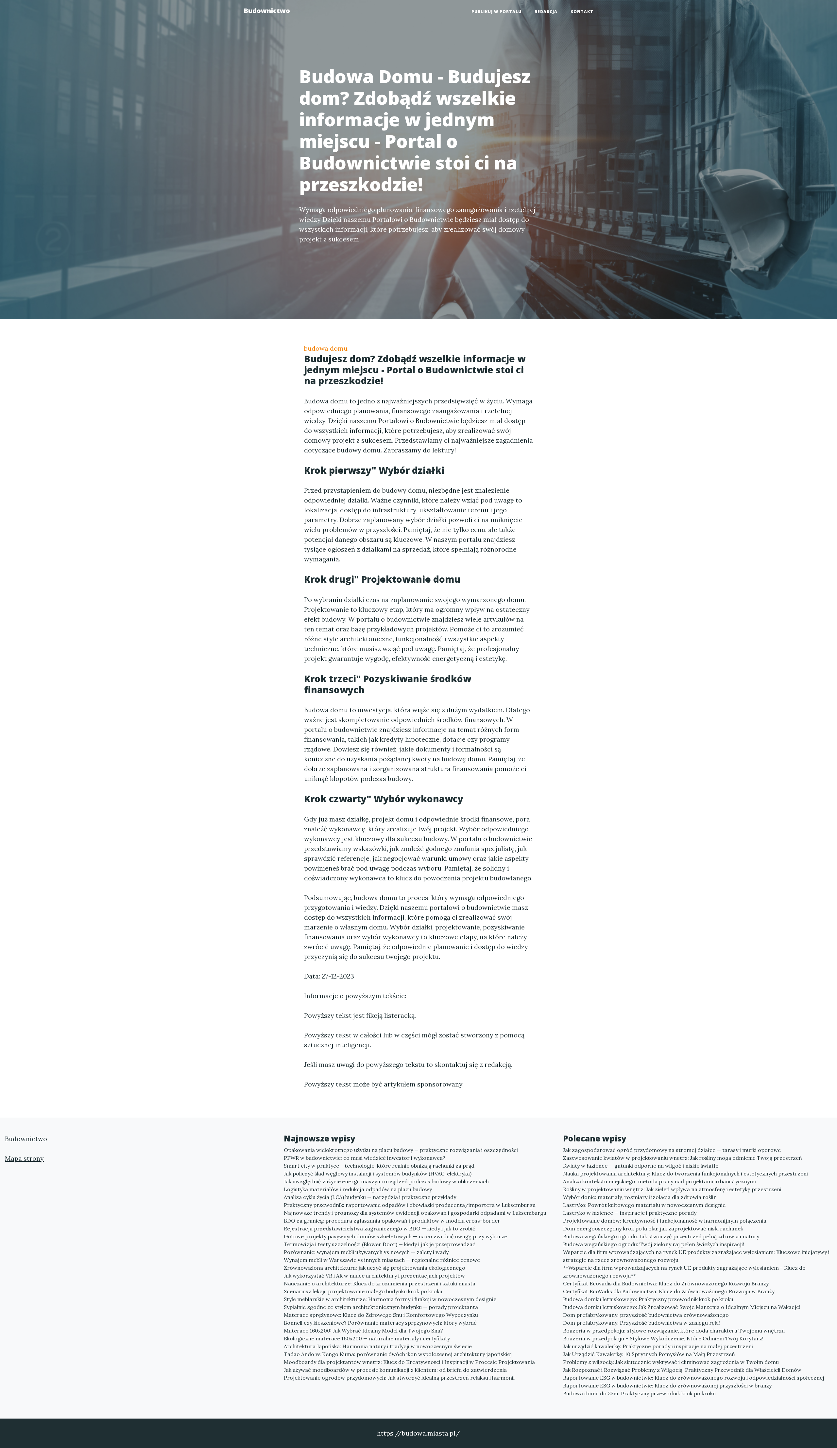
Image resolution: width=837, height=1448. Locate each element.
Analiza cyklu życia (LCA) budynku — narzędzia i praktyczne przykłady (370, 1197)
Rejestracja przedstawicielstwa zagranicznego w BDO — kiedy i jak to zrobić (379, 1228)
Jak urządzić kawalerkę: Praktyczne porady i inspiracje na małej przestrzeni (658, 1346)
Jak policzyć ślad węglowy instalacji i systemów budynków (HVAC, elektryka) (377, 1173)
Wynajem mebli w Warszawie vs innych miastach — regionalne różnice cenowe (382, 1260)
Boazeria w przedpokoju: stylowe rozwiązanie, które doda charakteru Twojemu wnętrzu (674, 1330)
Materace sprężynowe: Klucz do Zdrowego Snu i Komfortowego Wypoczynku (381, 1315)
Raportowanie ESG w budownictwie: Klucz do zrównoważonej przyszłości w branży (667, 1385)
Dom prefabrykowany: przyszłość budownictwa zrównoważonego (646, 1315)
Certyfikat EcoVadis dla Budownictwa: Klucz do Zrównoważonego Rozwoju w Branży (669, 1291)
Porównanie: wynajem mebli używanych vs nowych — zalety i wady (366, 1252)
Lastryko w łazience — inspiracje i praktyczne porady (629, 1213)
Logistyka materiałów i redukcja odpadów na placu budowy (358, 1189)
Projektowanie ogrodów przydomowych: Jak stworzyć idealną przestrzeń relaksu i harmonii (399, 1377)
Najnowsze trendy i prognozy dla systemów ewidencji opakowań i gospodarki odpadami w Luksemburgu (415, 1213)
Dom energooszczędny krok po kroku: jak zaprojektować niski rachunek (653, 1228)
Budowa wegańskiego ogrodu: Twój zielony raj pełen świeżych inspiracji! (653, 1244)
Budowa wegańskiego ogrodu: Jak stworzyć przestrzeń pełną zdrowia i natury (661, 1236)
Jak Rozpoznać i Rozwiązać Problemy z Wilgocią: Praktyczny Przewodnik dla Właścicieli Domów (682, 1370)
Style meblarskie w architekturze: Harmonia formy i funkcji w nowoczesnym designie (390, 1299)
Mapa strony (24, 1158)
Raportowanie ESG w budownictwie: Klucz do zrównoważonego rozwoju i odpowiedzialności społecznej (693, 1377)
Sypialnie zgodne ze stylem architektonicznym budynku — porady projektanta (381, 1307)
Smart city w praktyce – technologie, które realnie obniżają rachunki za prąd (379, 1165)
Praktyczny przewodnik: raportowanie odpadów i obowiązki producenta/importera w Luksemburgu (410, 1205)
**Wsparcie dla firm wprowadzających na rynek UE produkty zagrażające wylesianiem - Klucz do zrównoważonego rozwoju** (684, 1271)
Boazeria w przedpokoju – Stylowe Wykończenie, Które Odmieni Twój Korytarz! (663, 1338)
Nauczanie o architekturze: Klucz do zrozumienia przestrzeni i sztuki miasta (379, 1283)
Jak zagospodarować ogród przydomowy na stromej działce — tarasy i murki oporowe (672, 1150)
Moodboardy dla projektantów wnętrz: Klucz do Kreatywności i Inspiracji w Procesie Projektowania (409, 1362)
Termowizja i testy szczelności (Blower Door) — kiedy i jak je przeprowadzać (379, 1244)
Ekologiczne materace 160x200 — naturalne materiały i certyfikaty (367, 1338)
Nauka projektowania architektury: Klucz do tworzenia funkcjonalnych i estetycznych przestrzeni (685, 1173)
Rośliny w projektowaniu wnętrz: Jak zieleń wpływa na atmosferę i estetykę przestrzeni (672, 1189)
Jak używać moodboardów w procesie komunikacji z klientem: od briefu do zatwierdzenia (395, 1370)
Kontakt (582, 11)
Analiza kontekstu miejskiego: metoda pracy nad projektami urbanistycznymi (659, 1181)
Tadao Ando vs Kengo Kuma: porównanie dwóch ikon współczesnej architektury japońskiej (398, 1354)
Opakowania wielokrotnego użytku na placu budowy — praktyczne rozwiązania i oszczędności (401, 1150)
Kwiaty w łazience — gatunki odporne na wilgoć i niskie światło (641, 1165)
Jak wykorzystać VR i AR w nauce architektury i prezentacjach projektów (374, 1275)
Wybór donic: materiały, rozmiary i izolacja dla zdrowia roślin (640, 1197)
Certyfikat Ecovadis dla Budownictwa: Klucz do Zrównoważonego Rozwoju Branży (666, 1283)
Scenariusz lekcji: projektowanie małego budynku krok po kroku (363, 1291)
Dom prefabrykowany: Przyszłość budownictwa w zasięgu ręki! (641, 1322)
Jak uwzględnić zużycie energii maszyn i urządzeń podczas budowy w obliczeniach (386, 1181)
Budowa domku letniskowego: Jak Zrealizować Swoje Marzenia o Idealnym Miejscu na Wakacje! (681, 1307)
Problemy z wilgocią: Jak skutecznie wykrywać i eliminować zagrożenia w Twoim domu (671, 1362)
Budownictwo (267, 10)
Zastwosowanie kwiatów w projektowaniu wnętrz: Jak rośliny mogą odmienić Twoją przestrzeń (682, 1158)
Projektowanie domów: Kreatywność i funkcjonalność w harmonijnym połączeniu (664, 1220)
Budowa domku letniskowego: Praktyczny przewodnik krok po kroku (648, 1299)
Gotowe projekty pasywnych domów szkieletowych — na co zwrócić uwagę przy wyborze (395, 1236)
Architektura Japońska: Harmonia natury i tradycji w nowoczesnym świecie (378, 1346)
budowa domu (326, 348)
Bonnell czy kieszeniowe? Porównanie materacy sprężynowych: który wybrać (380, 1322)
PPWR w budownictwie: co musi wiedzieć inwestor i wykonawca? (364, 1158)
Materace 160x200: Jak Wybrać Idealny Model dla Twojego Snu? (363, 1330)
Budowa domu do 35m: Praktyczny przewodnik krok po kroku (639, 1393)
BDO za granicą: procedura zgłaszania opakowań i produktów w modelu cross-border (392, 1220)
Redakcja (546, 11)
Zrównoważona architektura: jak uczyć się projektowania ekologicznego (374, 1267)
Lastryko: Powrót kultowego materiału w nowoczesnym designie (644, 1205)
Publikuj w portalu (496, 11)
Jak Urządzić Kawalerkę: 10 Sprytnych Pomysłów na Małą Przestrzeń (649, 1354)
